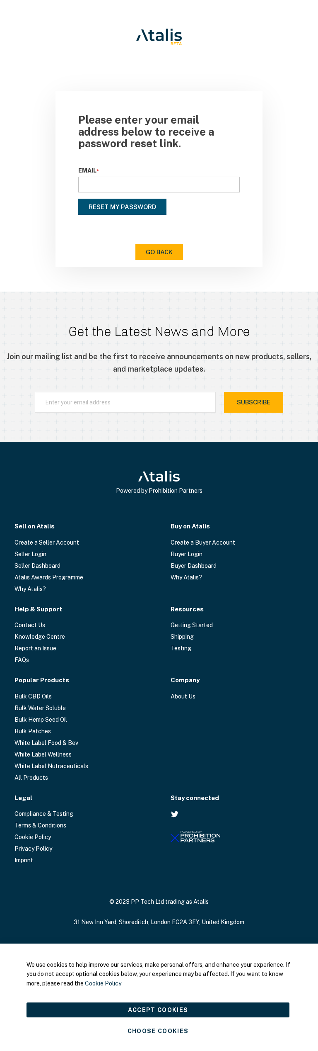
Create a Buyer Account (203, 542)
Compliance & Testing (43, 813)
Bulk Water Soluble (40, 708)
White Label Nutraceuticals (51, 766)
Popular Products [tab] (41, 680)
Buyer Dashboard (194, 565)
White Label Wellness (43, 754)
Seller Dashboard (37, 565)
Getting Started (192, 625)
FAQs (21, 660)
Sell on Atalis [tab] (34, 526)
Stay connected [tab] (195, 797)
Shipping (182, 636)
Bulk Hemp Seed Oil (40, 719)
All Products (31, 777)
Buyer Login (186, 554)
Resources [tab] (187, 609)
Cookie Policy (32, 837)
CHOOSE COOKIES (158, 1031)
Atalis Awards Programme (48, 577)
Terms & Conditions (40, 825)
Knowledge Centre (39, 636)
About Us (183, 696)
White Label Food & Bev (46, 743)
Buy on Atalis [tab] (190, 526)
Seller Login (30, 554)
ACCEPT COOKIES (158, 1010)
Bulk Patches (32, 731)
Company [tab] (185, 680)
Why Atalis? (30, 589)
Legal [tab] (23, 797)
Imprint (23, 860)
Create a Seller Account (46, 542)
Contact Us (29, 625)
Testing (181, 648)
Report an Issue (35, 648)
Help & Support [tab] (38, 609)
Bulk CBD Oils (33, 696)
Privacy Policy (33, 848)
